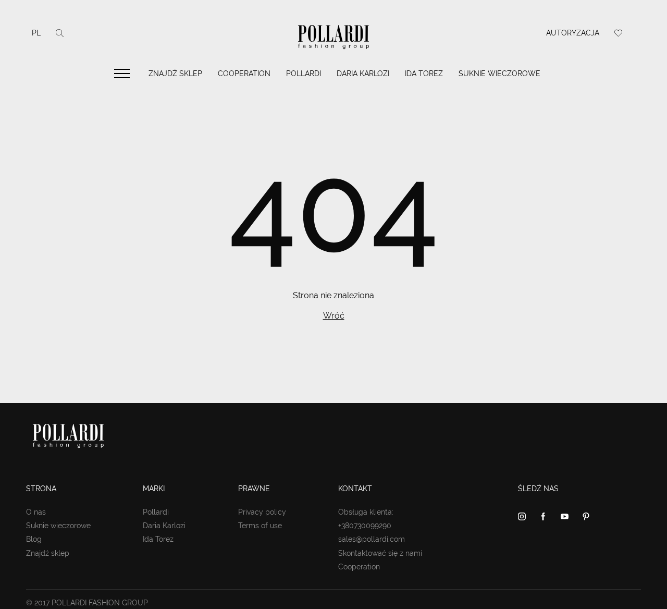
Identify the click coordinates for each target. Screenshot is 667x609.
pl (36, 33)
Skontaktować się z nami (380, 553)
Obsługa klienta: (365, 512)
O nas (36, 512)
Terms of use (260, 525)
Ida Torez (424, 73)
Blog (34, 539)
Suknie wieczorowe (499, 73)
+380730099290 (364, 525)
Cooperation (244, 73)
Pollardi (303, 73)
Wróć (333, 316)
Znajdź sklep (175, 73)
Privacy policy (262, 512)
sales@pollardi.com (371, 539)
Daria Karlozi (363, 73)
